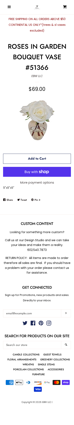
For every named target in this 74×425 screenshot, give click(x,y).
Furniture (38, 374)
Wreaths (28, 364)
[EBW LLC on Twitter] (25, 324)
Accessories (56, 369)
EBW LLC (37, 76)
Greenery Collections (55, 359)
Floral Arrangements (21, 359)
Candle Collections (26, 354)
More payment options (37, 182)
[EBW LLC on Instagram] (48, 324)
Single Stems (46, 364)
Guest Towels (52, 354)
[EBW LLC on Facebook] (33, 324)
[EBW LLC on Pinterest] (41, 324)
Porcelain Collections (28, 369)
